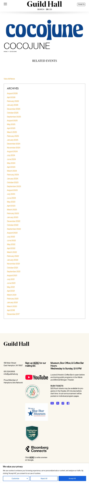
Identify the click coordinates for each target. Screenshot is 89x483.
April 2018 (11, 310)
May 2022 (11, 244)
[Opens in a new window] (36, 383)
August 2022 (12, 233)
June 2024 (11, 159)
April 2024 (11, 167)
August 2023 (12, 190)
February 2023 (13, 213)
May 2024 (11, 163)
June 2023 (11, 198)
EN (47, 9)
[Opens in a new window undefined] (52, 403)
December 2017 (13, 314)
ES (51, 9)
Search (40, 9)
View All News (9, 79)
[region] (44, 473)
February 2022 (13, 256)
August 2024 (12, 151)
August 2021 (12, 275)
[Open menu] (5, 4)
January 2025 (12, 140)
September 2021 (13, 271)
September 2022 (14, 229)
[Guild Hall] (44, 6)
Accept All (72, 478)
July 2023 (11, 194)
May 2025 (11, 124)
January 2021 (12, 302)
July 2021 (10, 279)
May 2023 (11, 202)
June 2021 (11, 283)
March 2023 (12, 210)
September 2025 (14, 117)
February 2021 (12, 299)
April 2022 (11, 248)
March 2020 (12, 306)
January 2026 (12, 105)
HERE (36, 363)
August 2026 (12, 93)
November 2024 (13, 148)
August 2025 (12, 120)
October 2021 (12, 268)
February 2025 (13, 136)
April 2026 (11, 97)
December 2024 (13, 144)
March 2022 (12, 252)
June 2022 (11, 240)
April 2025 (11, 128)
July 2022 (11, 237)
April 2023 (11, 206)
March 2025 (12, 132)
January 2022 (12, 260)
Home (5, 51)
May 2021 (11, 287)
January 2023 (12, 217)
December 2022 (13, 221)
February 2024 (13, 175)
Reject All (44, 478)
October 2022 (12, 225)
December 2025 (13, 109)
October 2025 (12, 113)
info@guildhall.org (11, 374)
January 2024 (12, 179)
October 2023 (12, 182)
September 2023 (14, 186)
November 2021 (13, 264)
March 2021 (11, 295)
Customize (15, 478)
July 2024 (11, 155)
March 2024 (12, 171)
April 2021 (11, 291)
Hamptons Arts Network (13, 383)
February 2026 (13, 101)
